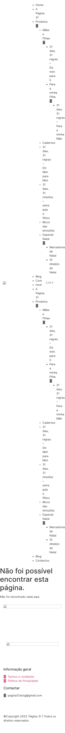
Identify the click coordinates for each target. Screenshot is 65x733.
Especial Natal (48, 237)
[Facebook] (7, 705)
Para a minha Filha (53, 91)
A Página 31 (40, 13)
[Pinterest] (26, 705)
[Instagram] (17, 705)
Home (39, 5)
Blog (38, 276)
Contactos (42, 560)
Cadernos (49, 142)
